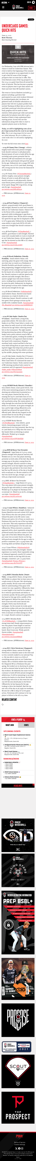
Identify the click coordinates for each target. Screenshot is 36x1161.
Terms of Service (19, 1142)
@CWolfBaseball (8, 423)
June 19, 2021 (29, 249)
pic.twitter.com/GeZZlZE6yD (22, 305)
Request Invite (8, 741)
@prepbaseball (16, 187)
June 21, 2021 (29, 442)
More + (31, 8)
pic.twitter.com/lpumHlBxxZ (12, 637)
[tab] (10, 725)
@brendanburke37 (8, 634)
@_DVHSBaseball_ (9, 621)
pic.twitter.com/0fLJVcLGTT (12, 563)
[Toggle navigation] (3, 7)
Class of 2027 (9, 765)
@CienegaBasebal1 (24, 173)
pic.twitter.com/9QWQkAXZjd (12, 438)
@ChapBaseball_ (24, 231)
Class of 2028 (9, 767)
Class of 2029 (9, 768)
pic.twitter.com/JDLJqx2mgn (12, 372)
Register (6, 748)
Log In (29, 2)
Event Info (16, 741)
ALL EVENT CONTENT (11, 773)
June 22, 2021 (29, 640)
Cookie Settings (19, 1144)
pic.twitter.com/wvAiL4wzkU (12, 245)
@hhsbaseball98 (23, 547)
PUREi (20, 1158)
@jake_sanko (6, 369)
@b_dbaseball (7, 305)
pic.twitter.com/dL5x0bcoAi (12, 496)
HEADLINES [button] (18, 786)
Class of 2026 (9, 764)
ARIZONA (4, 3)
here (26, 144)
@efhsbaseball (26, 291)
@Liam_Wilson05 (19, 561)
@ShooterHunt (16, 369)
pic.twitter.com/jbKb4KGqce (12, 189)
